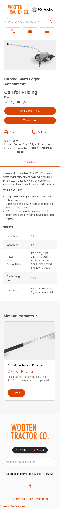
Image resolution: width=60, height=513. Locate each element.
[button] (13, 31)
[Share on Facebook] (6, 102)
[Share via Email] (18, 102)
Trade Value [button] (30, 120)
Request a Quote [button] (30, 110)
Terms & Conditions (38, 498)
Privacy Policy (19, 498)
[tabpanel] (30, 55)
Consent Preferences (12, 506)
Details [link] (16, 392)
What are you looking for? (23, 21)
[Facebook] (30, 486)
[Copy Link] (24, 102)
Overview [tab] (30, 162)
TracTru (41, 473)
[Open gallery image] (30, 55)
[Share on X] (12, 102)
